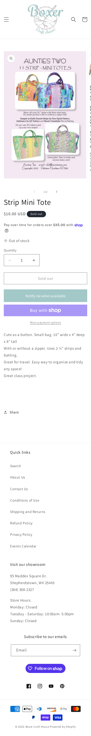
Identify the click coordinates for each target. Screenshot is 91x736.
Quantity (10, 250)
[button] (6, 19)
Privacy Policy (21, 534)
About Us (17, 477)
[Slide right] (56, 191)
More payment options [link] (45, 322)
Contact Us (19, 489)
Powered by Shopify (63, 726)
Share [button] (14, 412)
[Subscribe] (74, 650)
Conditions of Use (24, 500)
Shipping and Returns (28, 511)
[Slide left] (34, 191)
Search (15, 466)
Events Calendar (23, 546)
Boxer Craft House (37, 726)
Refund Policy (21, 523)
